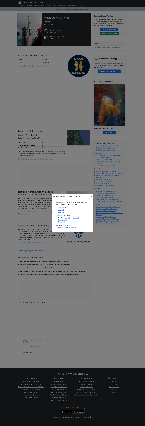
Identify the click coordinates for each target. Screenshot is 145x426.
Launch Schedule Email (66, 228)
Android (61, 212)
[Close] (91, 196)
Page (67, 218)
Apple (60, 210)
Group (75, 218)
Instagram (62, 220)
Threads (61, 222)
